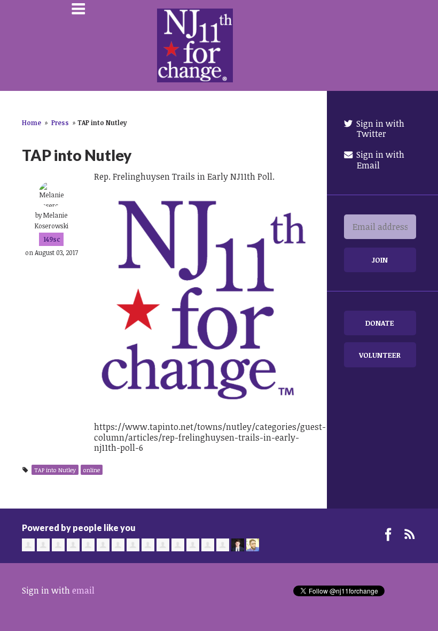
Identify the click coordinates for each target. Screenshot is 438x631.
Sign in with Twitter (379, 129)
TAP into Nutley (55, 470)
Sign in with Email (379, 160)
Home (31, 122)
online (91, 470)
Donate (379, 323)
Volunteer (380, 355)
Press (60, 122)
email (83, 590)
